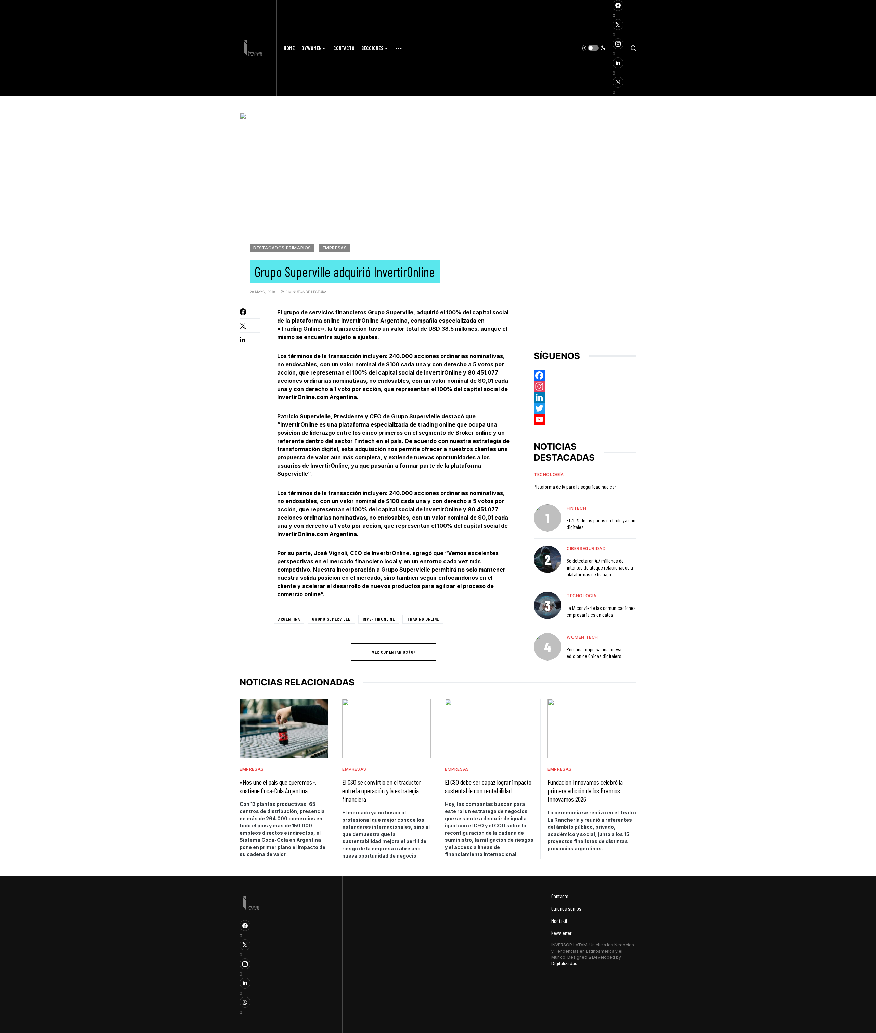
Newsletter (561, 933)
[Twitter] (585, 408)
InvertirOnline (379, 619)
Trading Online (423, 619)
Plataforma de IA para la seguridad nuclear (575, 486)
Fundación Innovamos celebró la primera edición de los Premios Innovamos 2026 (585, 790)
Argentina (289, 619)
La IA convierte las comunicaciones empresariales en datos (601, 611)
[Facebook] (585, 375)
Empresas (335, 247)
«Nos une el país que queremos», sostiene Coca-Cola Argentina (278, 786)
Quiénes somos (566, 908)
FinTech (576, 508)
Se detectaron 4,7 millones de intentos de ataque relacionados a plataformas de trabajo (600, 567)
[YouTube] (585, 419)
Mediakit (559, 920)
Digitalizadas (564, 963)
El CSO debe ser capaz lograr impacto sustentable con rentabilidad (488, 786)
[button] (593, 47)
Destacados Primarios (282, 247)
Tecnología (549, 474)
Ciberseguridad (586, 548)
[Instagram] (585, 386)
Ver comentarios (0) (393, 652)
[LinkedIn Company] (585, 397)
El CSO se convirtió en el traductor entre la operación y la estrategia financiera (381, 790)
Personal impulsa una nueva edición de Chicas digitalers (594, 652)
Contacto (559, 896)
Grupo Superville (331, 619)
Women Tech (582, 637)
